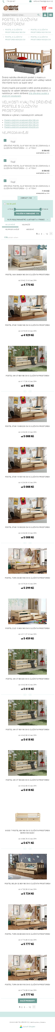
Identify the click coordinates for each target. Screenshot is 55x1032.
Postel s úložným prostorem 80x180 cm (21, 120)
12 (47, 234)
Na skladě (11, 204)
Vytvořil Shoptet (29, 1027)
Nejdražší (26, 225)
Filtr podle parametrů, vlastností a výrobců (26, 220)
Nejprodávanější (12, 229)
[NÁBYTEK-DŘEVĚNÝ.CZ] (11, 8)
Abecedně (30, 229)
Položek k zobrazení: (27, 214)
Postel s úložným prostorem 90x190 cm (21, 122)
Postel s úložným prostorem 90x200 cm (21, 127)
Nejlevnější (10, 225)
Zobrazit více (26, 198)
